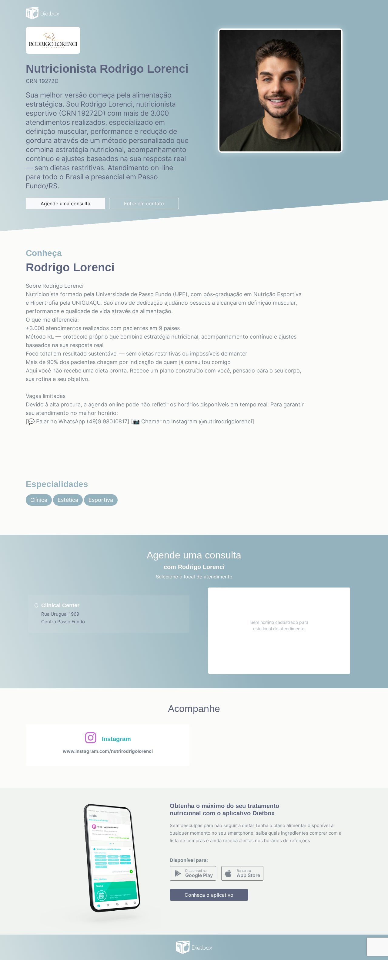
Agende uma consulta (65, 203)
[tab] (108, 614)
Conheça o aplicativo (209, 895)
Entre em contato (144, 203)
